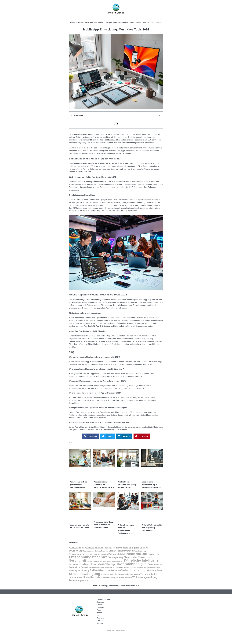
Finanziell (89, 22)
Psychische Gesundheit (152, 567)
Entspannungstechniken (89, 557)
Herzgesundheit (92, 561)
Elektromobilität (116, 554)
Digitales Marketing (101, 551)
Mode (115, 22)
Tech (144, 22)
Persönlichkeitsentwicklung (102, 567)
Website (100, 623)
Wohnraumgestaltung (144, 577)
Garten (99, 605)
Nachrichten (123, 22)
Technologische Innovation (127, 574)
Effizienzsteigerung (81, 554)
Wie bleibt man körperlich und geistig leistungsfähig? (127, 484)
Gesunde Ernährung (139, 557)
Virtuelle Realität (124, 577)
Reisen (138, 22)
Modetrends (91, 564)
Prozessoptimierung (136, 567)
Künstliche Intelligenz (141, 560)
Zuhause (151, 22)
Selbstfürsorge (100, 570)
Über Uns (100, 618)
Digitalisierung (139, 551)
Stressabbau (154, 570)
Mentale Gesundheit (76, 564)
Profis (132, 22)
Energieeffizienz (135, 554)
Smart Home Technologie (138, 571)
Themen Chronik (77, 22)
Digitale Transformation (121, 551)
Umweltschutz (91, 577)
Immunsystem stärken (104, 561)
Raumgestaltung (79, 570)
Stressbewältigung (84, 574)
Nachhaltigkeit (137, 564)
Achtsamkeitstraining (124, 548)
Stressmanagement (107, 574)
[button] (160, 115)
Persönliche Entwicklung (81, 567)
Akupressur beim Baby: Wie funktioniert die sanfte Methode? (104, 525)
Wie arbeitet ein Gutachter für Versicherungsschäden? (104, 484)
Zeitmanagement (78, 580)
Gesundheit (98, 22)
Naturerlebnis (155, 564)
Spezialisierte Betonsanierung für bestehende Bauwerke (151, 484)
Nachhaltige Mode (111, 564)
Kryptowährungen (117, 561)
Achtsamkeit (76, 547)
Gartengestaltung (116, 558)
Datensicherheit (89, 551)
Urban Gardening (108, 577)
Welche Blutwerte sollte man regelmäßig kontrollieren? (152, 527)
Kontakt (159, 22)
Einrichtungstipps (100, 554)
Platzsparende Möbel (120, 567)
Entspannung (153, 554)
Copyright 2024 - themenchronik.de (116, 630)
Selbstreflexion (119, 570)
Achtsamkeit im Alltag (98, 547)
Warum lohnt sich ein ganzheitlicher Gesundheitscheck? (78, 484)
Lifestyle (108, 22)
